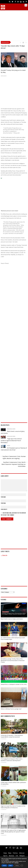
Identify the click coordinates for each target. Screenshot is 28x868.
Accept (4, 865)
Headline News (11, 436)
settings (16, 862)
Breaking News (11, 429)
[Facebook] (15, 1)
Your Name (3, 497)
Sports (5, 856)
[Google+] (18, 1)
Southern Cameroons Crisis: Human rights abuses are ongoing (13, 457)
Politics (15, 853)
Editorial (21, 853)
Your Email (3, 503)
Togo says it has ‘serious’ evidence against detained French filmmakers (11, 440)
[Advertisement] (14, 25)
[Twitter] (12, 1)
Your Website (4, 509)
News (8, 445)
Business (11, 856)
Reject (10, 865)
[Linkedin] (24, 1)
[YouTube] (21, 1)
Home (5, 853)
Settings (17, 865)
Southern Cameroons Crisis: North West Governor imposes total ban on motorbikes (14, 464)
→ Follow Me (4, 555)
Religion (22, 856)
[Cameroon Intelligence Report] (3, 8)
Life (17, 856)
